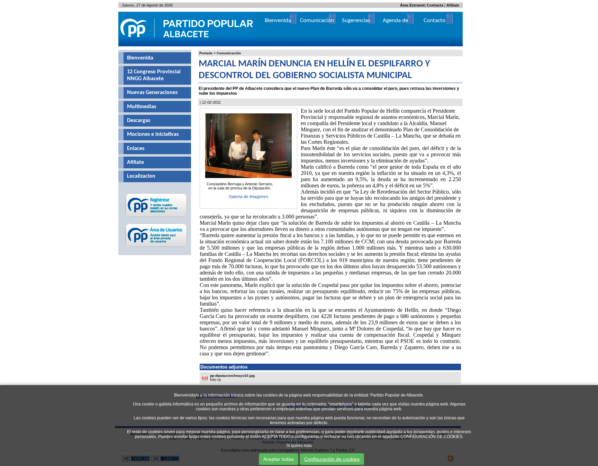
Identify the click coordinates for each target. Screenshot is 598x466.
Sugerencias (356, 21)
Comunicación (229, 53)
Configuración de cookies (332, 459)
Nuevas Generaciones (152, 92)
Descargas (138, 120)
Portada (205, 53)
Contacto (434, 21)
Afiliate (452, 5)
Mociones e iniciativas (153, 134)
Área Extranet (412, 5)
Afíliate (135, 162)
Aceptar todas (278, 459)
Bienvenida (140, 58)
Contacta (435, 5)
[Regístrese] (156, 217)
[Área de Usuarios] (156, 247)
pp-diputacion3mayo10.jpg (232, 376)
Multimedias (141, 107)
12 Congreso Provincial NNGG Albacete (154, 75)
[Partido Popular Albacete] (187, 45)
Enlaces (135, 148)
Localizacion (141, 176)
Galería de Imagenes (248, 196)
